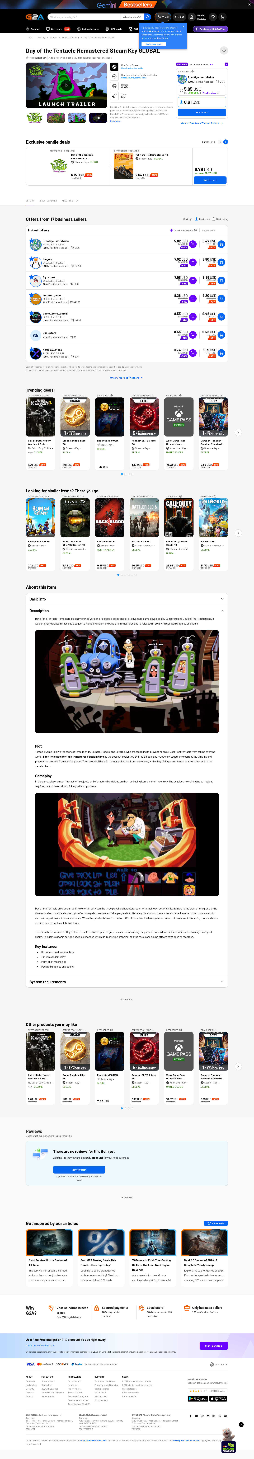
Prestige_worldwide (201, 77)
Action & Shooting (70, 37)
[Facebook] (190, 1416)
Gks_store (50, 332)
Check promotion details (39, 1345)
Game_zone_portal (55, 313)
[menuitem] (32, 29)
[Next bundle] (225, 141)
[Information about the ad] (192, 71)
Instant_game (52, 295)
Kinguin (47, 259)
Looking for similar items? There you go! (63, 490)
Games (53, 37)
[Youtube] (196, 1416)
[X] (219, 1416)
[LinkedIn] (225, 1416)
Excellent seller (53, 244)
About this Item (70, 200)
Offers (30, 200)
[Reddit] (208, 1416)
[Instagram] (213, 1416)
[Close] (249, 4)
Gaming (41, 37)
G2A (30, 37)
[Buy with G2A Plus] (193, 244)
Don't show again (154, 44)
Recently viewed (48, 200)
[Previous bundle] (220, 141)
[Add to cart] (221, 244)
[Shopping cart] (222, 17)
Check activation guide (132, 68)
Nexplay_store (52, 349)
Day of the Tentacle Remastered (99, 37)
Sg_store (49, 277)
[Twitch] (202, 1416)
